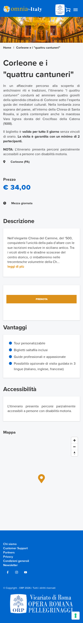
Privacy (8, 557)
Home (7, 47)
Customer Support (15, 548)
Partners (9, 552)
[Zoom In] (74, 440)
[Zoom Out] (74, 447)
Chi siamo (10, 544)
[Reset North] (74, 453)
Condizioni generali (16, 561)
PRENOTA (41, 299)
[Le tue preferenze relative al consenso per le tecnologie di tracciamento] (76, 616)
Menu (75, 9)
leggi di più (15, 266)
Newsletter (10, 565)
